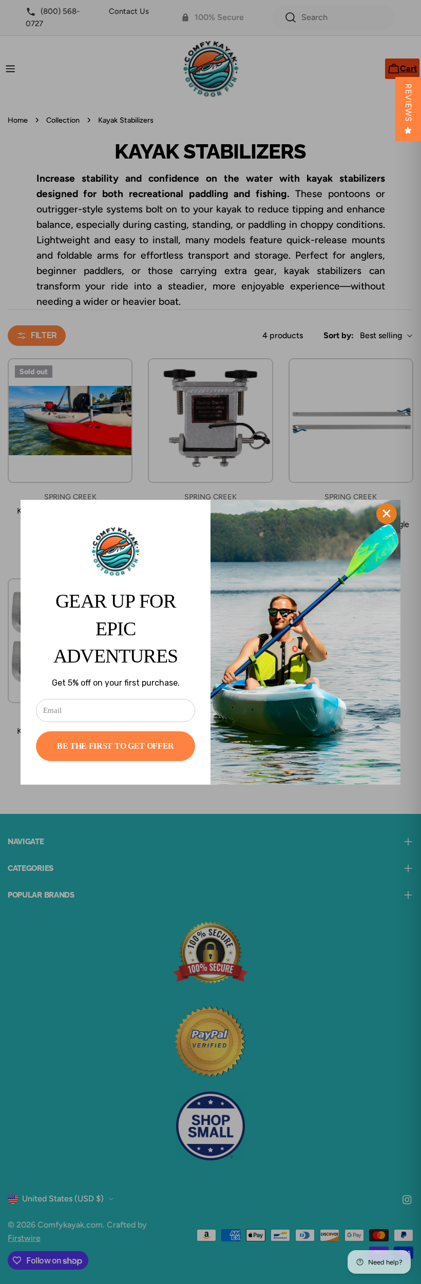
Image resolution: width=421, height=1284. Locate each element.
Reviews (408, 103)
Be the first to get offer (115, 746)
